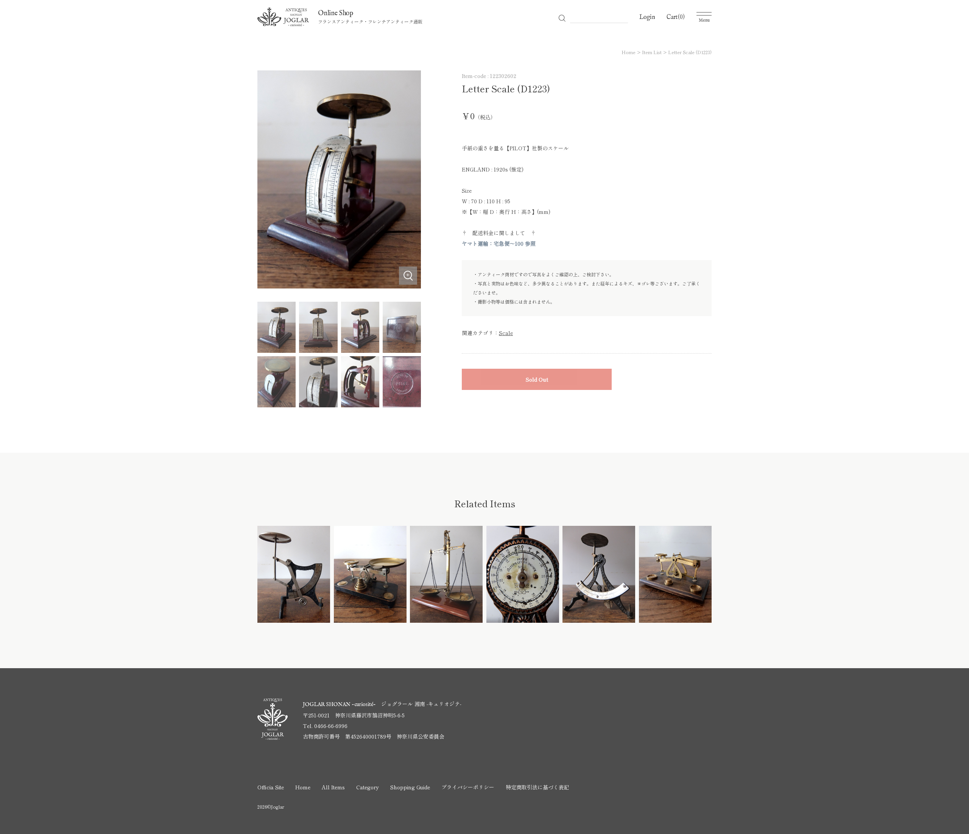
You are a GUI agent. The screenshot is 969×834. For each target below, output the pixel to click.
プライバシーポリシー (467, 787)
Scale (506, 333)
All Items (333, 787)
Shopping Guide (410, 787)
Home (629, 52)
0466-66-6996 (330, 726)
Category (367, 787)
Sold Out (537, 379)
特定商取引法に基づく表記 (537, 787)
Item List (652, 52)
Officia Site (270, 787)
